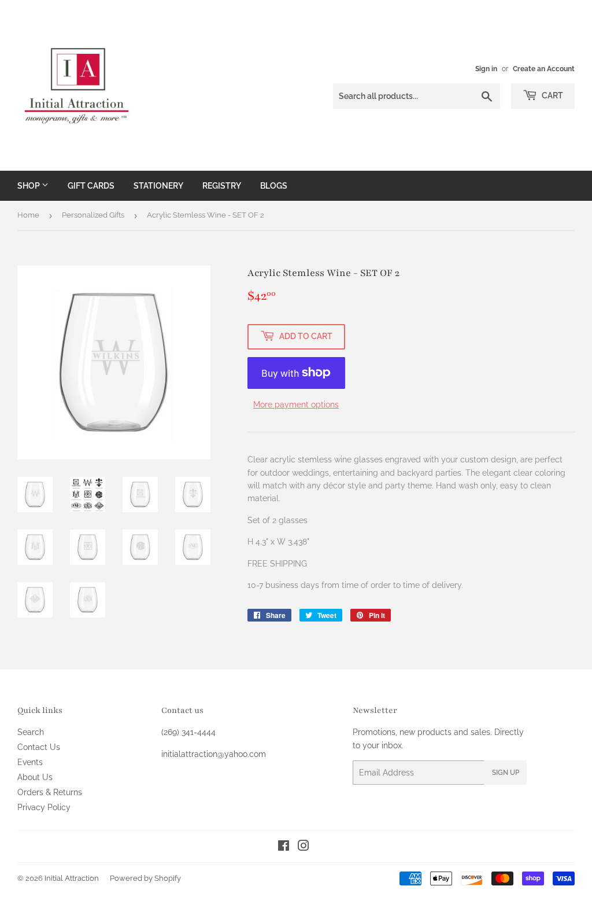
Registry (221, 185)
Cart (551, 95)
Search (30, 732)
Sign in (486, 69)
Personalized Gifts (93, 215)
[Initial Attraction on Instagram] (303, 847)
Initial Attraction (72, 878)
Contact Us (38, 747)
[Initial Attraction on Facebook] (284, 847)
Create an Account (544, 69)
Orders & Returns (49, 792)
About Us (35, 777)
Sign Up (505, 773)
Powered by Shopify (145, 878)
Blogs (273, 185)
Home (28, 215)
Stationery (158, 185)
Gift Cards (91, 185)
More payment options (296, 404)
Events (30, 762)
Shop (29, 185)
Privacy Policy (44, 807)
